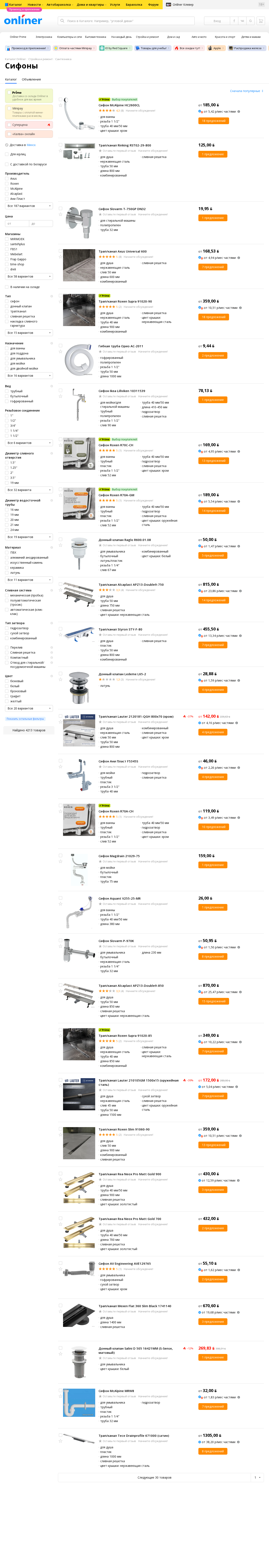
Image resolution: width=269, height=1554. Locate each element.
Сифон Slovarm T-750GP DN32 (122, 209)
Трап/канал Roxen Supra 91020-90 (125, 301)
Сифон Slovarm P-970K (116, 941)
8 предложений (213, 956)
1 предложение (213, 154)
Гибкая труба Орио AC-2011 (121, 346)
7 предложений (213, 267)
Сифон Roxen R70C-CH (116, 445)
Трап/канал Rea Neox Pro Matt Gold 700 (130, 1219)
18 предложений (213, 121)
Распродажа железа (247, 48)
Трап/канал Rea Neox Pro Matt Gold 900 (130, 1174)
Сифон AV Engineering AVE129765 (125, 1263)
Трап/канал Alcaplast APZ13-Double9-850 (131, 985)
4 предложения (213, 690)
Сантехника (63, 59)
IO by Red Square (116, 48)
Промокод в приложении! (29, 48)
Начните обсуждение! (140, 110)
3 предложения (213, 1190)
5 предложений (213, 555)
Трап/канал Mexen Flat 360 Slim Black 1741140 (135, 1306)
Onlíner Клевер (183, 5)
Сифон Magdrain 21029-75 (119, 856)
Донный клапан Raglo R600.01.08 (125, 540)
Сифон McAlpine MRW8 (116, 1391)
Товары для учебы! (153, 48)
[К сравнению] (60, 99)
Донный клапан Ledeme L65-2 (122, 674)
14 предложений (213, 511)
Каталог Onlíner (15, 59)
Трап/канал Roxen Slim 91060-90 (124, 1129)
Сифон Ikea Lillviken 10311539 (122, 391)
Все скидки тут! (190, 48)
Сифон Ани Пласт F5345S (118, 761)
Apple (217, 48)
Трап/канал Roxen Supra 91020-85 (125, 1035)
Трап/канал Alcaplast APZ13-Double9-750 (131, 584)
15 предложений (213, 1001)
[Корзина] (261, 21)
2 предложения (213, 355)
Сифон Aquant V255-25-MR (120, 898)
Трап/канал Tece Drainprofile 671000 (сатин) (134, 1435)
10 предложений (213, 827)
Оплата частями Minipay (75, 48)
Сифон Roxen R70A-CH (116, 811)
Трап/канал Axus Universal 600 (123, 251)
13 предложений (213, 461)
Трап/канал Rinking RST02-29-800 (125, 145)
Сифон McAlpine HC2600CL (119, 105)
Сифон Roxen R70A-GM (116, 495)
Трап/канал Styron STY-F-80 (120, 629)
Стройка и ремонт (40, 59)
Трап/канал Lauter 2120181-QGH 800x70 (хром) (136, 716)
